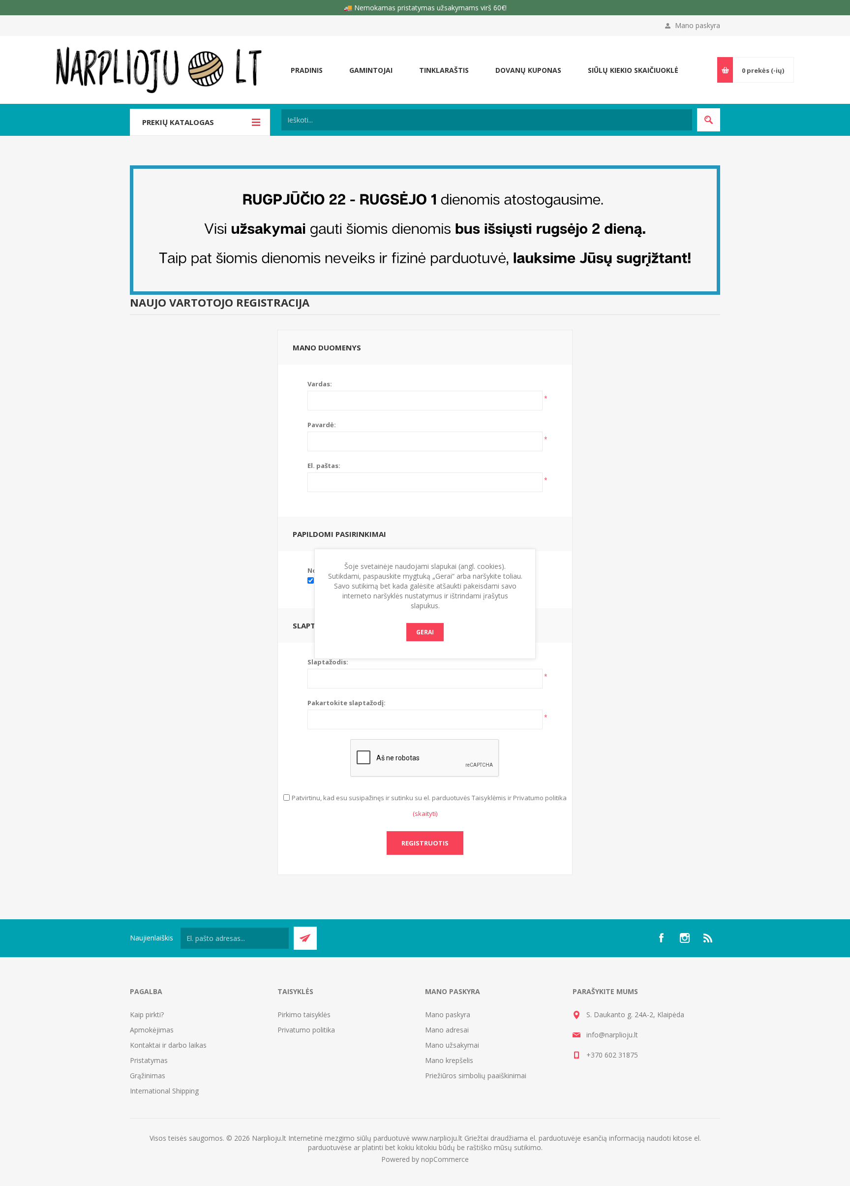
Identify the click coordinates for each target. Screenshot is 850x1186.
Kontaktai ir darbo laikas (168, 1045)
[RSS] (708, 938)
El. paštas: (323, 465)
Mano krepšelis (449, 1060)
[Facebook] (661, 938)
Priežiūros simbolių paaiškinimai (475, 1075)
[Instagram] (685, 938)
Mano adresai (447, 1029)
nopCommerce (445, 1159)
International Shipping (164, 1090)
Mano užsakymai (452, 1045)
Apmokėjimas (152, 1029)
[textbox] (486, 119)
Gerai (425, 632)
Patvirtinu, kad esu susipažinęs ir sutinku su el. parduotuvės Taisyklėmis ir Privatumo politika (429, 797)
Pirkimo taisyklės (304, 1014)
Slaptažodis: (327, 661)
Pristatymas (149, 1060)
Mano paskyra (697, 25)
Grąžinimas (147, 1075)
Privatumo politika (306, 1029)
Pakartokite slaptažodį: (346, 702)
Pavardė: (321, 424)
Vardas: (319, 383)
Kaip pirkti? (147, 1014)
